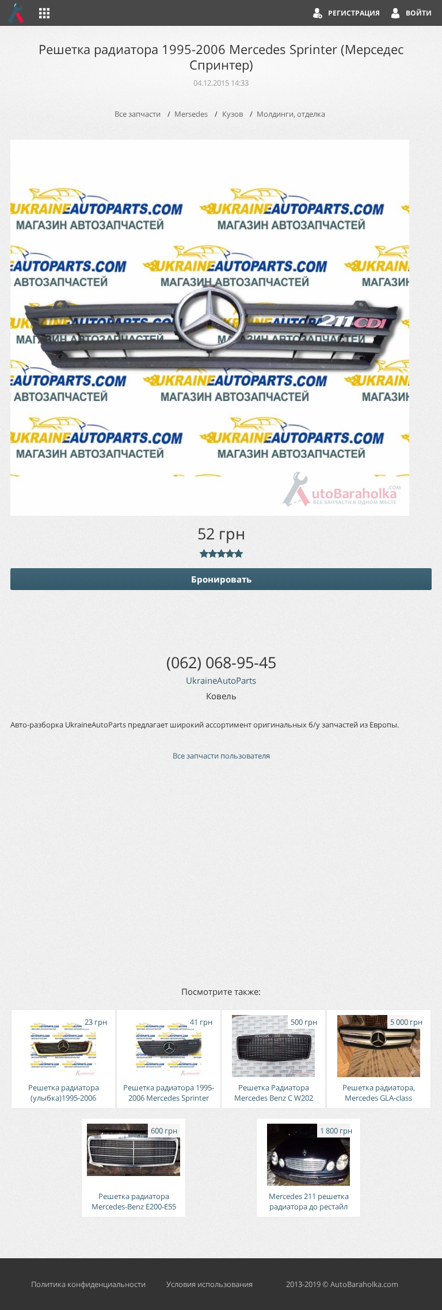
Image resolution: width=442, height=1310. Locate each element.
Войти (419, 13)
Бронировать (221, 579)
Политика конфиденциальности (88, 1284)
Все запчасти (138, 114)
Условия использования (209, 1284)
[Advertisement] (221, 872)
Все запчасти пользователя (221, 755)
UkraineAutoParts (221, 680)
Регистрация (354, 13)
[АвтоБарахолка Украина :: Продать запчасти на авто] (16, 13)
